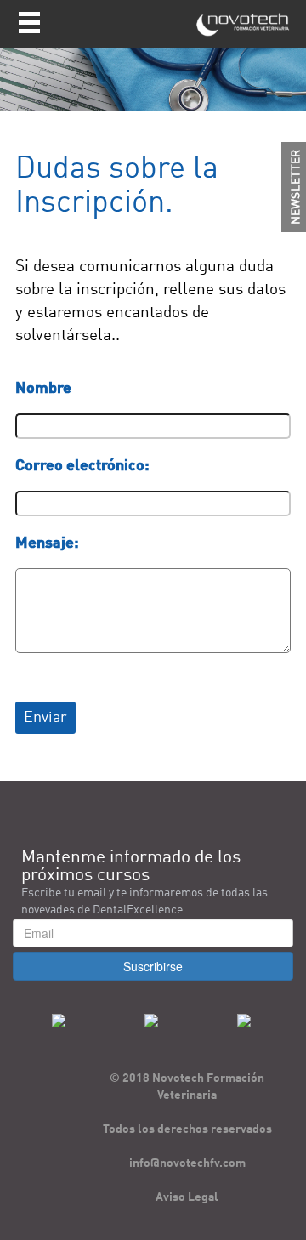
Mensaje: (47, 543)
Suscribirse (153, 966)
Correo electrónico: (82, 466)
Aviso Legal (187, 1197)
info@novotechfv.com (187, 1163)
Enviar (45, 717)
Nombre (43, 388)
